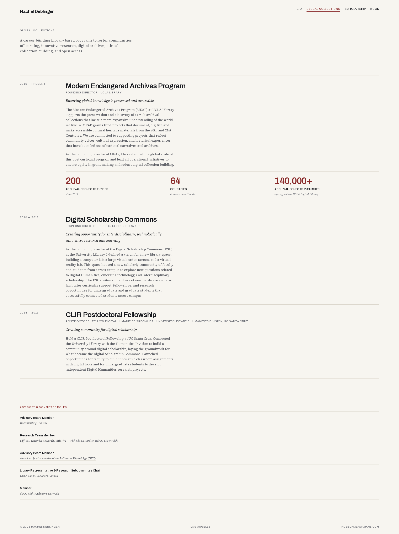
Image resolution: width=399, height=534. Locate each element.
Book (374, 8)
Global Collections (323, 8)
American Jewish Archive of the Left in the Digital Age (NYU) (58, 458)
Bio (299, 8)
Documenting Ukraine (33, 423)
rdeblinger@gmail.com (360, 526)
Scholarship (355, 8)
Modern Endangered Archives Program (126, 86)
